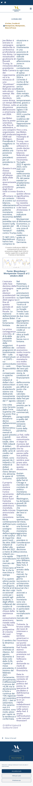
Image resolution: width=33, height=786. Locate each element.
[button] (30, 8)
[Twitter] (1, 2)
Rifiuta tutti (16, 776)
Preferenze (16, 780)
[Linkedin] (5, 2)
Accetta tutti (16, 771)
